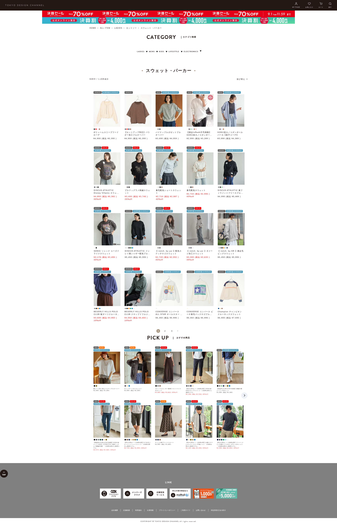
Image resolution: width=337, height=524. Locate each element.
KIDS (161, 51)
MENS (152, 51)
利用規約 (138, 510)
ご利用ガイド (185, 510)
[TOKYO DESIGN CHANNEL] (24, 5)
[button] (179, 332)
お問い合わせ (201, 510)
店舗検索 (126, 510)
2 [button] (165, 331)
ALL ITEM (105, 28)
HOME (93, 28)
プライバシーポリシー (167, 510)
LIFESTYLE (174, 51)
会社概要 (114, 510)
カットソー (131, 28)
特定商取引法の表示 (218, 510)
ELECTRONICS (191, 51)
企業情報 (150, 510)
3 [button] (172, 331)
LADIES (118, 28)
